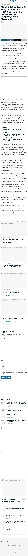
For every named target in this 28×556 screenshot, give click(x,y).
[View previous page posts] (13, 325)
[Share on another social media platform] (24, 40)
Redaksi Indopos (10, 541)
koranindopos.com (5, 43)
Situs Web (3, 366)
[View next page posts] (15, 325)
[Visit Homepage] (14, 1)
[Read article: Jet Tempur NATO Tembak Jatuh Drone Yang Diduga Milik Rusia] (3, 416)
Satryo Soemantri (12, 214)
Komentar (3, 338)
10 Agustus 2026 (13, 295)
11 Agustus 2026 (13, 269)
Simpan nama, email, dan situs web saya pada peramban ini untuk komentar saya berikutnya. (14, 373)
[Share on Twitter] (17, 40)
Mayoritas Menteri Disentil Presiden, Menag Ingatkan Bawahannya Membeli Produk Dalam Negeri (16, 510)
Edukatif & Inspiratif (7, 4)
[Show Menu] (1, 1)
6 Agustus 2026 (13, 321)
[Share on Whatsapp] (4, 40)
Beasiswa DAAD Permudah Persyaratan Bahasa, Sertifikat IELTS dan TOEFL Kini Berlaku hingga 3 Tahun (13, 318)
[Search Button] (26, 1)
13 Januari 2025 (16, 22)
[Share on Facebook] (10, 40)
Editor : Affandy (8, 22)
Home (2, 4)
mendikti (6, 214)
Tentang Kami (3, 541)
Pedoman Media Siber (18, 541)
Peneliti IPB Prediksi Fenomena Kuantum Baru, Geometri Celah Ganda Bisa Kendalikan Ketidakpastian (14, 139)
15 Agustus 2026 (10, 406)
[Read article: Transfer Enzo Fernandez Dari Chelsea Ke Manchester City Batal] (3, 422)
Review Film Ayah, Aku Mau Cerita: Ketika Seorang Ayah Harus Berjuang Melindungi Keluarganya (16, 403)
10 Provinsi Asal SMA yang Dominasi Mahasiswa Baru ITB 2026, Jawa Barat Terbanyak (12, 267)
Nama (2, 354)
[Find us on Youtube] (15, 552)
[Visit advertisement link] (14, 86)
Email (2, 360)
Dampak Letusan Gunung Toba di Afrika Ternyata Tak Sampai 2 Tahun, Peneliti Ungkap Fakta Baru (14, 131)
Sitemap (25, 541)
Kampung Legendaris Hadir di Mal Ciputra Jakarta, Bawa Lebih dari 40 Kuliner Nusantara (15, 528)
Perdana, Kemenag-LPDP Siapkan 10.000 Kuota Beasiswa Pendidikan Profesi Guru (11, 500)
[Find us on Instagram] (13, 552)
